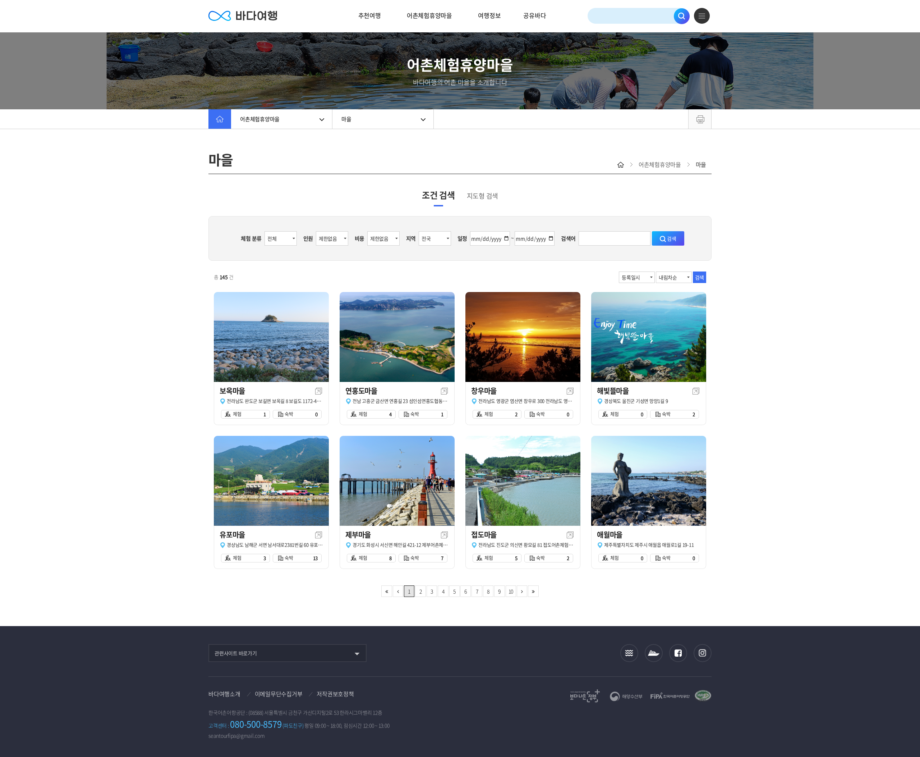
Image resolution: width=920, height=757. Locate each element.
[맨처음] (386, 591)
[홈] (219, 119)
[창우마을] (522, 337)
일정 (462, 238)
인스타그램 (703, 653)
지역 (411, 238)
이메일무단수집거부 (279, 693)
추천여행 (369, 15)
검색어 (568, 238)
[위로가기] (908, 727)
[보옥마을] (271, 337)
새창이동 (318, 391)
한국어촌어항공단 (670, 695)
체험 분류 (251, 238)
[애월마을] (648, 481)
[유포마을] (271, 481)
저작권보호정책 (335, 693)
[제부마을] (397, 481)
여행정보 (489, 15)
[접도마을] (522, 481)
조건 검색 (438, 194)
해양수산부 (626, 696)
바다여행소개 (224, 693)
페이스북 (678, 653)
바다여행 (242, 16)
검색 (682, 16)
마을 (346, 119)
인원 (308, 238)
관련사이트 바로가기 (236, 653)
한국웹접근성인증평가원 (703, 695)
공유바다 (534, 15)
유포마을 (232, 534)
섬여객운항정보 (653, 653)
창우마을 (484, 391)
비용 (360, 238)
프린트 (700, 119)
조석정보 (629, 653)
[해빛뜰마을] (648, 337)
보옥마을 (232, 391)
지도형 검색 (482, 196)
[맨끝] (533, 591)
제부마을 (358, 534)
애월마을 (609, 534)
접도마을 (484, 534)
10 (511, 591)
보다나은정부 (585, 695)
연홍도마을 (361, 391)
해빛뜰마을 (613, 391)
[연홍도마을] (397, 337)
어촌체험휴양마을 (429, 15)
